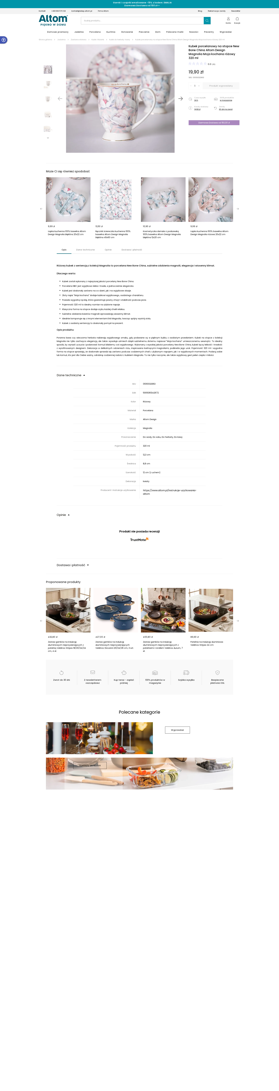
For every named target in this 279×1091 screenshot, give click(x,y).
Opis (64, 249)
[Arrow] (48, 138)
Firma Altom (103, 11)
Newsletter (235, 11)
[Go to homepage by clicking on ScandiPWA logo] (53, 20)
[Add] (199, 85)
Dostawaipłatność (132, 249)
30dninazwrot (226, 109)
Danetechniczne (85, 249)
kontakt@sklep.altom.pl (81, 11)
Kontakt (42, 11)
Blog (200, 11)
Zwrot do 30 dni (61, 679)
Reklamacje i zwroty (217, 11)
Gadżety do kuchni (90, 765)
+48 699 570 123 (58, 11)
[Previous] (60, 98)
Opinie (108, 249)
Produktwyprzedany (221, 85)
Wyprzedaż (177, 729)
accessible (3, 40)
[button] (207, 20)
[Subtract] (191, 85)
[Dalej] (180, 98)
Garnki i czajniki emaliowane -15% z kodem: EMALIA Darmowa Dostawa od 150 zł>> (142, 4)
